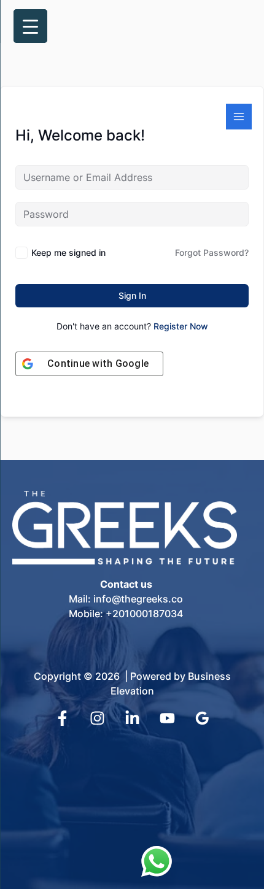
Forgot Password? (212, 252)
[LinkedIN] (132, 718)
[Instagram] (97, 718)
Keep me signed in (68, 252)
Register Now (180, 326)
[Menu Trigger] (30, 26)
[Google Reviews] (202, 718)
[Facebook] (62, 718)
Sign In (132, 295)
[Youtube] (167, 718)
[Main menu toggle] (239, 116)
